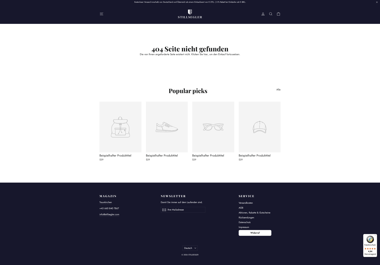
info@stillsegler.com (109, 214)
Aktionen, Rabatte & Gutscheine (254, 212)
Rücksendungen (246, 217)
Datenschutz (245, 222)
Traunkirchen (105, 202)
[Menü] (375, 236)
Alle (278, 89)
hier (206, 54)
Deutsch (188, 248)
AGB (241, 207)
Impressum (244, 227)
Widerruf (255, 232)
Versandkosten (246, 203)
